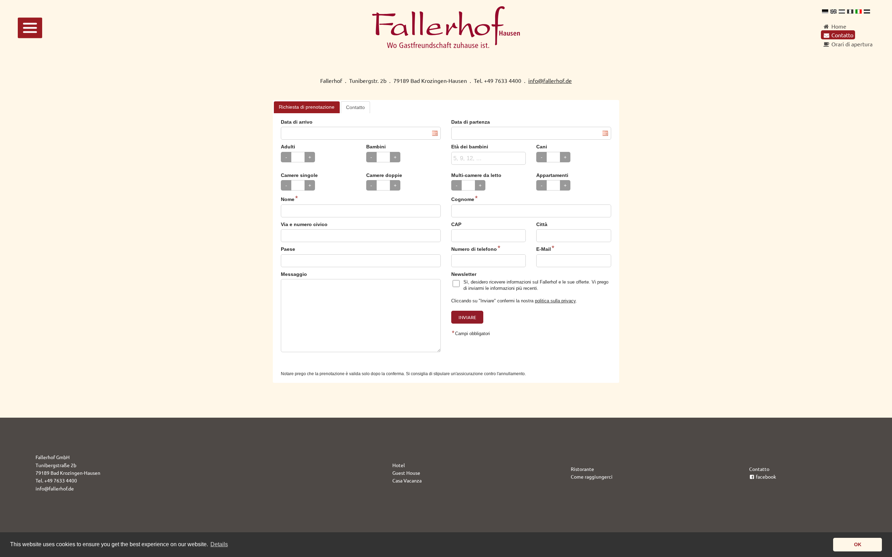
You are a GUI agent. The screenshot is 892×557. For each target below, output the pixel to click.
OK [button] (857, 544)
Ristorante (582, 469)
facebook (766, 476)
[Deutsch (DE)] (825, 11)
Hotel (398, 465)
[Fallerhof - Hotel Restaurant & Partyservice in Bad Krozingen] (446, 45)
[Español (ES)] (842, 11)
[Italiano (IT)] (858, 11)
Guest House (406, 473)
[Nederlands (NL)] (867, 11)
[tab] (307, 107)
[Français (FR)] (850, 11)
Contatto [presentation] (355, 107)
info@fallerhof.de (550, 80)
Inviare (467, 317)
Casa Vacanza (407, 480)
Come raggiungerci (592, 476)
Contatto (759, 469)
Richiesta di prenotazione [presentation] (306, 107)
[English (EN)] (833, 11)
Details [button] (219, 544)
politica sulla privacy (555, 300)
